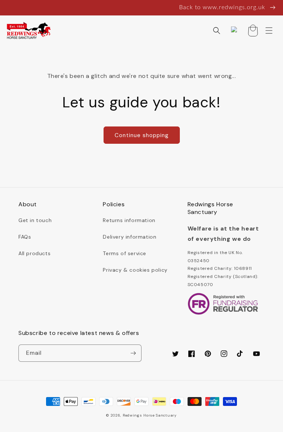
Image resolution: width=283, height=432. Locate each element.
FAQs (24, 236)
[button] (217, 30)
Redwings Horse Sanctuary (150, 415)
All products (34, 253)
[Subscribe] (133, 353)
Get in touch (35, 220)
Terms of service (124, 253)
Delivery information (129, 236)
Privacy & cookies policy (135, 270)
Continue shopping (142, 135)
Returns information (129, 220)
